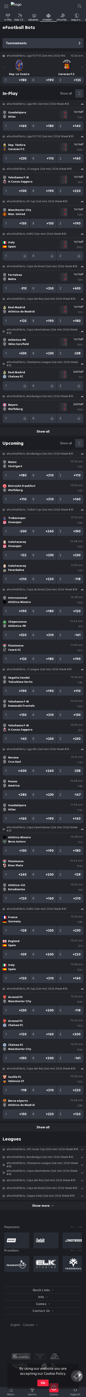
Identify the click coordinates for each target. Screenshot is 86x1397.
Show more (40, 1206)
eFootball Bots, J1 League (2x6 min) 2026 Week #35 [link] (39, 169)
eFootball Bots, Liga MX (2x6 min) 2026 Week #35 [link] (38, 104)
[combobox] (20, 1325)
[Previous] (4, 67)
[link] (20, 6)
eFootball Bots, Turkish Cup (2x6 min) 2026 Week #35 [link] (40, 509)
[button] (43, 104)
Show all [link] (66, 93)
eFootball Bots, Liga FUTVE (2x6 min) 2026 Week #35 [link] (40, 136)
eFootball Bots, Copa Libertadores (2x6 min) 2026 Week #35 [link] (42, 331)
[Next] (82, 67)
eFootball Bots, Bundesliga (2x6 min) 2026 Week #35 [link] (40, 396)
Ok (43, 1383)
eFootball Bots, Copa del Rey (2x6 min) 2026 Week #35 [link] (41, 299)
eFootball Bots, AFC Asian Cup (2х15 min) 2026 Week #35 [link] (42, 1149)
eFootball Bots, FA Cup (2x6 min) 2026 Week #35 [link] (37, 201)
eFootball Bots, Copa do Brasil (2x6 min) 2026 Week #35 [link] (42, 266)
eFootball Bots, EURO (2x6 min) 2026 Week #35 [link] (36, 234)
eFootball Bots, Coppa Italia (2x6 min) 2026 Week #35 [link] (41, 1195)
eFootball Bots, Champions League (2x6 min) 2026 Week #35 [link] (42, 363)
